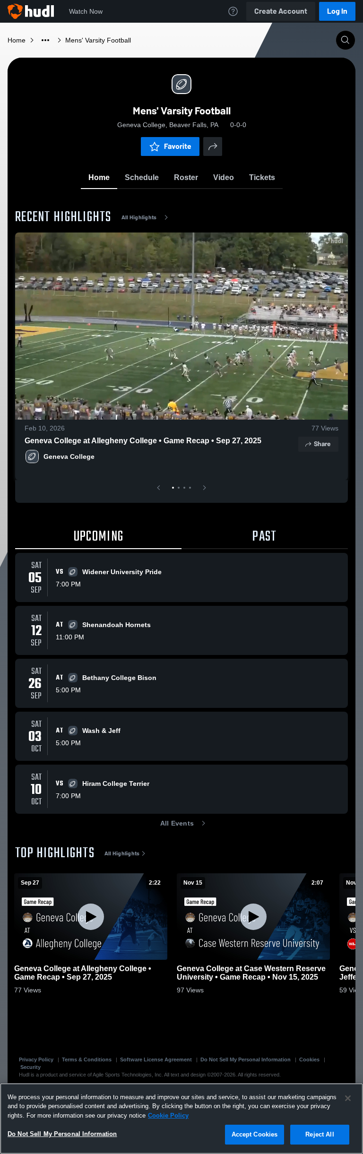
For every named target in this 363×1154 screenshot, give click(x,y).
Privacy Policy (36, 1059)
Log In (337, 11)
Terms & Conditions (87, 1059)
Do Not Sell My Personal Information (245, 1059)
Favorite (177, 146)
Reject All (319, 1134)
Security (30, 1067)
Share (322, 444)
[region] (181, 1118)
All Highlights (139, 217)
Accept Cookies (255, 1134)
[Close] (347, 1098)
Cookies (309, 1059)
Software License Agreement (156, 1059)
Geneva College (69, 456)
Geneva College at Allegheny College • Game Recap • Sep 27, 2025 (143, 441)
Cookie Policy (168, 1115)
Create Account (280, 11)
